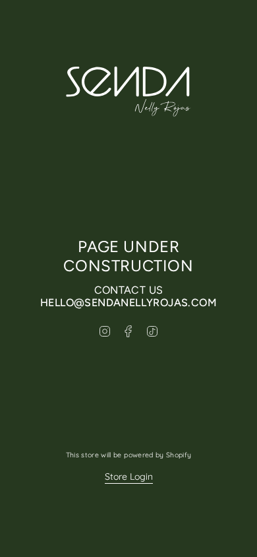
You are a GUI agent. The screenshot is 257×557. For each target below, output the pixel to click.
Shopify (178, 454)
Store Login (129, 476)
